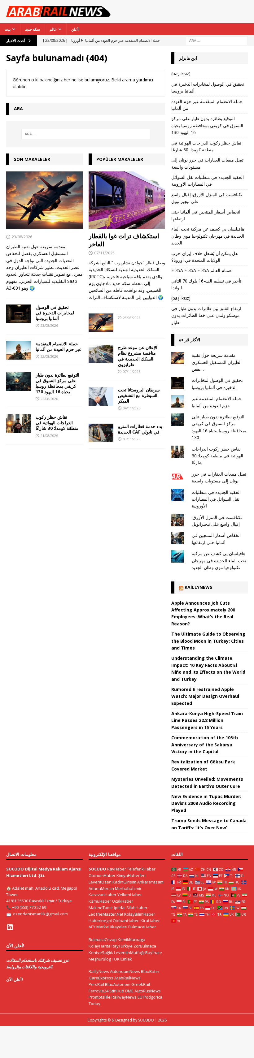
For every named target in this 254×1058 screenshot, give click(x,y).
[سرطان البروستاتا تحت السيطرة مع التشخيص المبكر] (101, 396)
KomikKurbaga (131, 939)
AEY (92, 927)
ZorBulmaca (145, 946)
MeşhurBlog (100, 959)
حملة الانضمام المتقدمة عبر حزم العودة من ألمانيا (58, 346)
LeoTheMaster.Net (106, 914)
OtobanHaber (126, 920)
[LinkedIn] (10, 927)
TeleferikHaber (141, 869)
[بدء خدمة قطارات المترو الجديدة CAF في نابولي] (101, 433)
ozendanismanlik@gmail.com (40, 914)
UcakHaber (122, 901)
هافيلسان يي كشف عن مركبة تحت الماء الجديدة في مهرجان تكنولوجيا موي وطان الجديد (207, 236)
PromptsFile (100, 997)
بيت (8, 29)
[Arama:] (217, 40)
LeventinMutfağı (129, 952)
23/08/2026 (22, 237)
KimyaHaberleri (131, 875)
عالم (53, 29)
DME (129, 991)
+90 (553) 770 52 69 (29, 907)
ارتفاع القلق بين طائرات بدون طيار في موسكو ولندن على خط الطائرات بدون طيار (206, 315)
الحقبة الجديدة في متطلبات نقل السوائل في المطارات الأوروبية (216, 499)
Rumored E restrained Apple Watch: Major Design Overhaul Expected (205, 696)
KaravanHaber (102, 894)
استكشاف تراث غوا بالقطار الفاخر (124, 240)
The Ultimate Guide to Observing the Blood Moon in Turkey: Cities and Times (208, 641)
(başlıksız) (180, 73)
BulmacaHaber (142, 927)
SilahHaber (136, 907)
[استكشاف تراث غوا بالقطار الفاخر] (127, 200)
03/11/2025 (131, 439)
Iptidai (119, 907)
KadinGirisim (124, 882)
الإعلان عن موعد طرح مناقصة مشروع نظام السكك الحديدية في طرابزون (137, 355)
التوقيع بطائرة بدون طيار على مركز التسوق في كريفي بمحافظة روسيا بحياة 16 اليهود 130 (57, 383)
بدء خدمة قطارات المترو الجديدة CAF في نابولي (140, 429)
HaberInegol (100, 920)
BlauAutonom (117, 984)
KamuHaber (100, 901)
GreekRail (140, 984)
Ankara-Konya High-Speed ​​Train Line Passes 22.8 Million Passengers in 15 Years (207, 720)
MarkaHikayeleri (111, 927)
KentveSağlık (101, 952)
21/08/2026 (49, 435)
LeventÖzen (100, 882)
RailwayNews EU (127, 997)
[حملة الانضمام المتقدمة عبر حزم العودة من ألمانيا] (18, 350)
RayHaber (116, 869)
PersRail (96, 984)
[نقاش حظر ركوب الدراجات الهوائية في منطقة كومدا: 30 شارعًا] (18, 423)
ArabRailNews (127, 978)
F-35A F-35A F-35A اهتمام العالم (202, 270)
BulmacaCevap (103, 939)
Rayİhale (153, 952)
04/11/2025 (131, 408)
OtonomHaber (102, 875)
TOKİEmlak (122, 959)
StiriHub (116, 991)
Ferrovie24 (98, 991)
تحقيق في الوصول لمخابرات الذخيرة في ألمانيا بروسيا (55, 312)
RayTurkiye (122, 946)
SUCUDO (97, 869)
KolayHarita (100, 946)
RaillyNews (198, 587)
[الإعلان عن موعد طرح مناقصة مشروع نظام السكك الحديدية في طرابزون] (101, 354)
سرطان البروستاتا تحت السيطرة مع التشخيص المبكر (139, 395)
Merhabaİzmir (128, 888)
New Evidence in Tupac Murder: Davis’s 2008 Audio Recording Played (206, 803)
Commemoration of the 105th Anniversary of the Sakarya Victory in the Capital (204, 744)
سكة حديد (32, 29)
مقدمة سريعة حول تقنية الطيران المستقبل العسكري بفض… (217, 362)
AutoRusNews (147, 991)
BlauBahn (150, 971)
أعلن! (75, 29)
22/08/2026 (49, 356)
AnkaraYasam (150, 882)
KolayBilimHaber (139, 914)
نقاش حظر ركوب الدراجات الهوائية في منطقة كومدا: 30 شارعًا (57, 422)
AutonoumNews (125, 971)
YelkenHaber (129, 894)
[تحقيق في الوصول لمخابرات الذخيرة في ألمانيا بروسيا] (18, 313)
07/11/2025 (104, 253)
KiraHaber (150, 920)
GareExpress (101, 978)
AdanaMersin (101, 888)
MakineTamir (101, 907)
